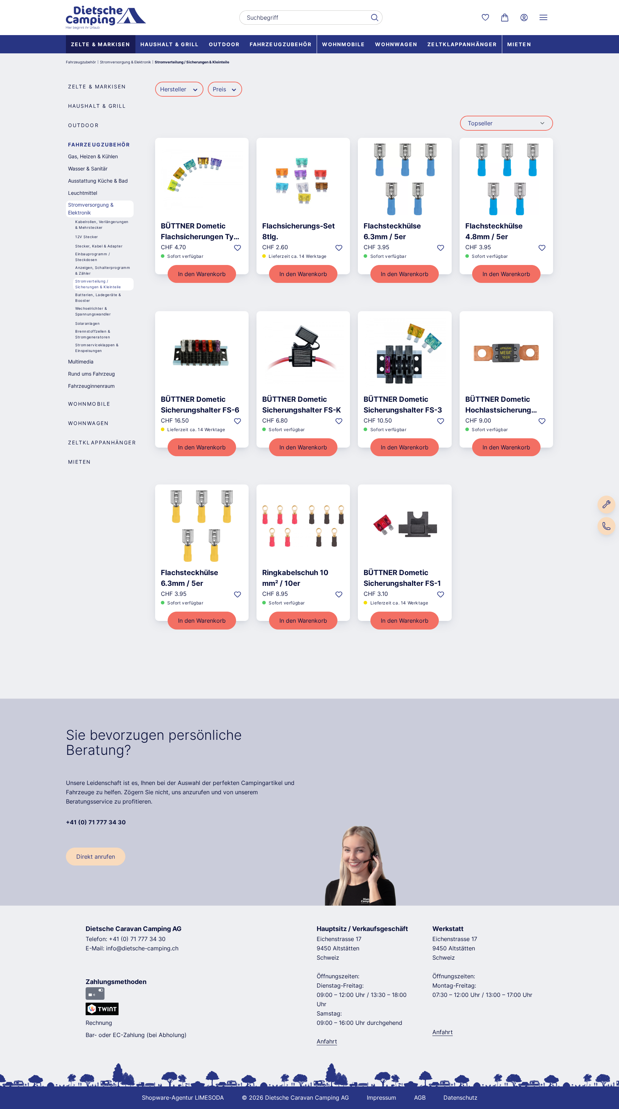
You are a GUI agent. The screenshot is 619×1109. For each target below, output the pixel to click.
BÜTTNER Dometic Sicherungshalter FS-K (301, 404)
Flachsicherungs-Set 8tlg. (298, 231)
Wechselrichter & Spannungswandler (93, 311)
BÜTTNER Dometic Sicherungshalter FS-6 (200, 404)
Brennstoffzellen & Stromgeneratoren (92, 334)
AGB (420, 1097)
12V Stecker (86, 237)
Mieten (79, 462)
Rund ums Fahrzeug (91, 374)
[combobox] (302, 17)
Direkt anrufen (95, 856)
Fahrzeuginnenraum (91, 386)
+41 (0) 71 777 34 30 (137, 938)
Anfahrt (327, 1041)
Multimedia (80, 361)
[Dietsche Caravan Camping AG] (106, 17)
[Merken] (237, 247)
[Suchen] (374, 17)
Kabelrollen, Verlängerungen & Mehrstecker (102, 225)
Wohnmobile (89, 404)
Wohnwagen (88, 423)
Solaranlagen (87, 323)
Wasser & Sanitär (87, 168)
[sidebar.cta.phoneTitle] (606, 526)
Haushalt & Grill (97, 106)
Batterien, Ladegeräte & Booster (98, 298)
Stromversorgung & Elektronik (91, 209)
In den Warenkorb (202, 274)
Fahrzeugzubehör (99, 144)
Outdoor (83, 125)
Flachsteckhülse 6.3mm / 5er (392, 231)
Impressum (381, 1097)
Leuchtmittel (82, 193)
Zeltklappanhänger (102, 442)
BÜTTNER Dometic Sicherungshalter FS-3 (403, 404)
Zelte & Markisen (97, 86)
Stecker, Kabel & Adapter (99, 246)
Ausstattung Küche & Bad (98, 181)
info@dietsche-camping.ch (142, 948)
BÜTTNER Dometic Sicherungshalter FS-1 (402, 578)
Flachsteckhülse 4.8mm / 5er (494, 231)
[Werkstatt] (606, 504)
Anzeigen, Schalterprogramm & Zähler (102, 270)
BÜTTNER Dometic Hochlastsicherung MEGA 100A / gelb (498, 405)
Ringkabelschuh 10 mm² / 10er (295, 578)
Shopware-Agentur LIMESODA (183, 1097)
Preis (220, 89)
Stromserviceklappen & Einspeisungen (97, 348)
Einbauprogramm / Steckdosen (92, 257)
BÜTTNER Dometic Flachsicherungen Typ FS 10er (199, 231)
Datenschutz (460, 1097)
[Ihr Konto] (524, 17)
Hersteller (174, 89)
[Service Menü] (543, 17)
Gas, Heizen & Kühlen (93, 156)
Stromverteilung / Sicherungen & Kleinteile (98, 284)
